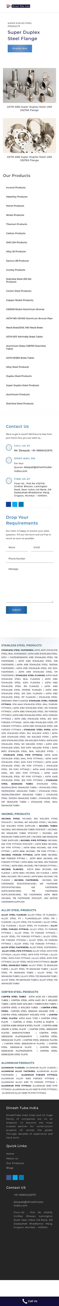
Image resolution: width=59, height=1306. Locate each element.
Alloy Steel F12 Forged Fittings (20, 936)
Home (10, 1153)
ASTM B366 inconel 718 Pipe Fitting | (35, 851)
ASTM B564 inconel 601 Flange (31, 873)
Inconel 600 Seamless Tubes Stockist (23, 829)
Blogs (10, 1167)
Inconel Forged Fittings (16, 855)
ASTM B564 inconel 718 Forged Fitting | (35, 866)
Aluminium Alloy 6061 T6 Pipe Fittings (34, 1089)
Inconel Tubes (48, 826)
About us (12, 1158)
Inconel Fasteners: (28, 880)
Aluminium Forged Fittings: (39, 1075)
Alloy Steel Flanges (13, 915)
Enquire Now (19, 48)
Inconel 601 (37, 884)
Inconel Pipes (10, 819)
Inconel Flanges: (14, 869)
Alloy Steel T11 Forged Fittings (35, 933)
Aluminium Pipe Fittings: (16, 1086)
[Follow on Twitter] (14, 504)
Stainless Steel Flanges (30, 675)
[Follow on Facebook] (8, 504)
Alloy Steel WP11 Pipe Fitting (30, 955)
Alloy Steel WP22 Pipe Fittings (31, 962)
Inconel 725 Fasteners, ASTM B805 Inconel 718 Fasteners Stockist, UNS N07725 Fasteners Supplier (29, 898)
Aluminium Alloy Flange (41, 1068)
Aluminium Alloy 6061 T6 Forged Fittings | (29, 1082)
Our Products (15, 1163)
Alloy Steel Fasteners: (15, 947)
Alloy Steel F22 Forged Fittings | (36, 944)
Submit (16, 609)
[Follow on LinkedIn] (21, 504)
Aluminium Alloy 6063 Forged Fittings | (29, 1078)
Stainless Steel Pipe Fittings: (24, 755)
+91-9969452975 (42, 450)
